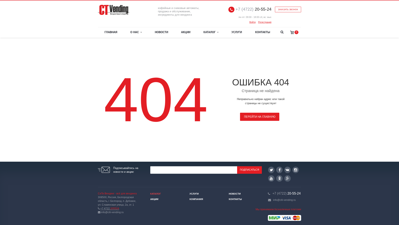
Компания (196, 199)
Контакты (262, 32)
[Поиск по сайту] (282, 32)
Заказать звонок (288, 9)
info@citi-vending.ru (284, 200)
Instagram (295, 170)
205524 (109, 208)
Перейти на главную (259, 116)
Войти (252, 22)
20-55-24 (253, 9)
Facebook (279, 170)
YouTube (271, 178)
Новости (161, 32)
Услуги (237, 32)
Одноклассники (279, 178)
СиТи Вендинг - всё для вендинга (117, 193)
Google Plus (287, 178)
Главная (111, 32)
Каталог (210, 32)
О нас (135, 32)
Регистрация (264, 22)
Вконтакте (287, 170)
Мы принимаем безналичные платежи (278, 209)
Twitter (271, 170)
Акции (185, 32)
